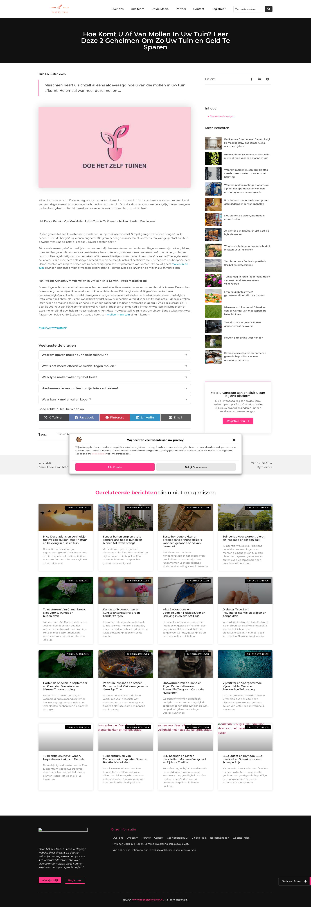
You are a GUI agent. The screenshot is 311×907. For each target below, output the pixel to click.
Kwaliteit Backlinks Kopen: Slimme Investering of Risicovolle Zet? (151, 843)
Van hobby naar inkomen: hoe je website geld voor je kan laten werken (154, 849)
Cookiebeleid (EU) (177, 837)
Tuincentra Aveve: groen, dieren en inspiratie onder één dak (244, 538)
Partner (181, 9)
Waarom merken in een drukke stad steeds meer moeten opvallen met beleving (246, 173)
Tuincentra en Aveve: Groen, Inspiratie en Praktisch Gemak (63, 757)
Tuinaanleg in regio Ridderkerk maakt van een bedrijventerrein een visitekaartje (247, 280)
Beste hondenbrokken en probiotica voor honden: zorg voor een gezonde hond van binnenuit (182, 541)
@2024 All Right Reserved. (155, 899)
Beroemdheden (219, 837)
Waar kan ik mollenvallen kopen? (115, 399)
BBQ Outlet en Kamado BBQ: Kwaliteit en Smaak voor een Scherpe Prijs (242, 759)
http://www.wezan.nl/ (53, 327)
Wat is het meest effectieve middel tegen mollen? (115, 366)
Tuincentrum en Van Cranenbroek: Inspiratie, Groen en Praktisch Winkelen (125, 759)
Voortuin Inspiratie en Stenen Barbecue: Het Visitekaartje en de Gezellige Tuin (125, 686)
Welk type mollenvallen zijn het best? (115, 377)
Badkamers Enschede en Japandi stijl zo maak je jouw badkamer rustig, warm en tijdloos (247, 143)
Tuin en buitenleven (52, 74)
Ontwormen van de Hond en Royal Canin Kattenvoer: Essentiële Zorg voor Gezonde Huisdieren (183, 687)
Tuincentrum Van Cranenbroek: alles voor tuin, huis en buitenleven (64, 613)
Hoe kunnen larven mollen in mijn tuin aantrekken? (115, 388)
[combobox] (249, 9)
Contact (198, 9)
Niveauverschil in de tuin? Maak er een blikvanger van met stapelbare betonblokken (245, 311)
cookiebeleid (99, 453)
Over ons (117, 9)
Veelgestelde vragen (222, 116)
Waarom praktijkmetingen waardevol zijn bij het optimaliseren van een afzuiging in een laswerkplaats (246, 188)
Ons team (137, 9)
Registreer (218, 9)
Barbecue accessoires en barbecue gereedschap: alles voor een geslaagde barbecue (245, 356)
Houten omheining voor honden (243, 337)
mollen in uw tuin (118, 314)
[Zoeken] (268, 9)
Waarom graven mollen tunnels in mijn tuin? (115, 355)
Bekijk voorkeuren (196, 466)
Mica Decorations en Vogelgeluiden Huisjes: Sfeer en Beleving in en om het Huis (184, 613)
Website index (241, 837)
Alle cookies (115, 466)
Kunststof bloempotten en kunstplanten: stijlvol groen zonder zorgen (121, 613)
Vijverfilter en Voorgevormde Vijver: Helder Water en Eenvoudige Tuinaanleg (242, 686)
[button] (234, 440)
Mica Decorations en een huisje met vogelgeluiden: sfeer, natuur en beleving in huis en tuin (65, 540)
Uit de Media (160, 9)
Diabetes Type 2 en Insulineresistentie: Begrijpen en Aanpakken (244, 613)
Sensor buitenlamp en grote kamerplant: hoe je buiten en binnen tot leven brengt (122, 540)
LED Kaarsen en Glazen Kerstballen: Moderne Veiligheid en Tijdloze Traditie (184, 759)
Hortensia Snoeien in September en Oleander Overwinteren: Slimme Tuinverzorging (65, 686)
